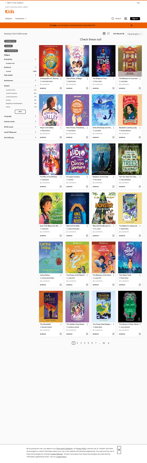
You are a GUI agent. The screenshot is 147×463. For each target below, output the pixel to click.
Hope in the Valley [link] (46, 128)
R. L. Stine (98, 229)
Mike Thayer (124, 278)
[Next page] (109, 343)
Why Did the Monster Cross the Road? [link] (102, 226)
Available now (10, 63)
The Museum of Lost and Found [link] (129, 79)
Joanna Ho (45, 229)
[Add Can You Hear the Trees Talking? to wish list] (139, 186)
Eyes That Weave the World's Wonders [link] (50, 226)
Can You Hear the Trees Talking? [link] (129, 177)
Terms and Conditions (64, 448)
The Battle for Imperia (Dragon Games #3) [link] (129, 226)
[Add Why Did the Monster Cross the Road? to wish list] (113, 236)
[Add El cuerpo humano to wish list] (87, 186)
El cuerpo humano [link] (73, 177)
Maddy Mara (124, 229)
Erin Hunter (98, 179)
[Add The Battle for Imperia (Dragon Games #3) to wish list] (139, 236)
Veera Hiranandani (73, 229)
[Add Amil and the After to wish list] (87, 236)
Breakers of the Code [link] (100, 177)
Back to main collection (15, 3)
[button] (116, 19)
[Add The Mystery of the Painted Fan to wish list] (113, 285)
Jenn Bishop (72, 130)
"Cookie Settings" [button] (56, 454)
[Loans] (126, 19)
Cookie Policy (61, 457)
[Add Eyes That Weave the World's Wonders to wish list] (60, 236)
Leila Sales (124, 81)
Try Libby (53, 25)
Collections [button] (20, 18)
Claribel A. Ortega (73, 327)
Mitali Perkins (46, 130)
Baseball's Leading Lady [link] (128, 128)
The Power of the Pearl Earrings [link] (76, 275)
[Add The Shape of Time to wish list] (113, 88)
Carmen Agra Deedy (48, 278)
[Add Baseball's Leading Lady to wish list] (139, 137)
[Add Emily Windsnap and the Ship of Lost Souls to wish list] (113, 137)
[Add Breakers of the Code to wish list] (113, 186)
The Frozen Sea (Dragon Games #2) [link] (102, 324)
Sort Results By (118, 34)
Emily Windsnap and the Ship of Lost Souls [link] (102, 128)
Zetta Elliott (45, 179)
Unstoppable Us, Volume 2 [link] (50, 79)
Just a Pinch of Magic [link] (74, 79)
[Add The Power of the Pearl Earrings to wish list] (87, 285)
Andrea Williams (126, 130)
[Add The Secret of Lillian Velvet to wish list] (139, 334)
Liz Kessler (98, 130)
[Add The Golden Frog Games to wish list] (87, 334)
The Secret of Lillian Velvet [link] (129, 324)
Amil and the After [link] (73, 226)
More (20, 112)
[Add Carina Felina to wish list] (60, 285)
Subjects (8, 18)
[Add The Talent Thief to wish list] (139, 285)
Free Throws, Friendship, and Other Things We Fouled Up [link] (76, 128)
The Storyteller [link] (45, 324)
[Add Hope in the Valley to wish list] (60, 137)
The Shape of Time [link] (100, 79)
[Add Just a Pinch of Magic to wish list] (87, 88)
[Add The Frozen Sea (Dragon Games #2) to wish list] (113, 334)
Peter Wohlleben (126, 179)
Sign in (135, 18)
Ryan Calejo (98, 81)
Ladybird (70, 179)
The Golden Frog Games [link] (75, 324)
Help (138, 3)
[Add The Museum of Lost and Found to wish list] (139, 88)
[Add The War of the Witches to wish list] (60, 186)
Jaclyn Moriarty (125, 327)
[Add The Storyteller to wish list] (60, 334)
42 (104, 343)
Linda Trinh (71, 278)
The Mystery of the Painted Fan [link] (102, 275)
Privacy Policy (81, 448)
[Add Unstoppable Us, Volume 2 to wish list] (60, 88)
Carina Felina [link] (45, 275)
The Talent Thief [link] (125, 275)
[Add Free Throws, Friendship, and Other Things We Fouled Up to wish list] (87, 137)
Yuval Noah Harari (47, 81)
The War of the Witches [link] (48, 177)
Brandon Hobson (47, 327)
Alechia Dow (72, 81)
